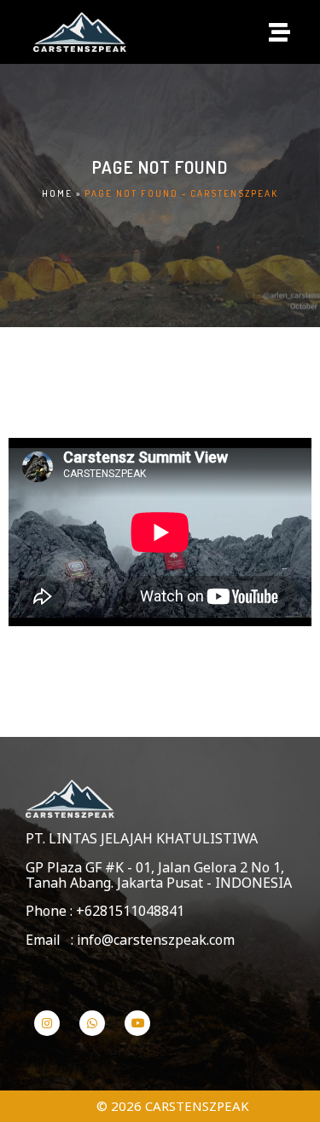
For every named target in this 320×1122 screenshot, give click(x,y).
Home (57, 193)
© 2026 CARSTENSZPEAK (172, 1105)
